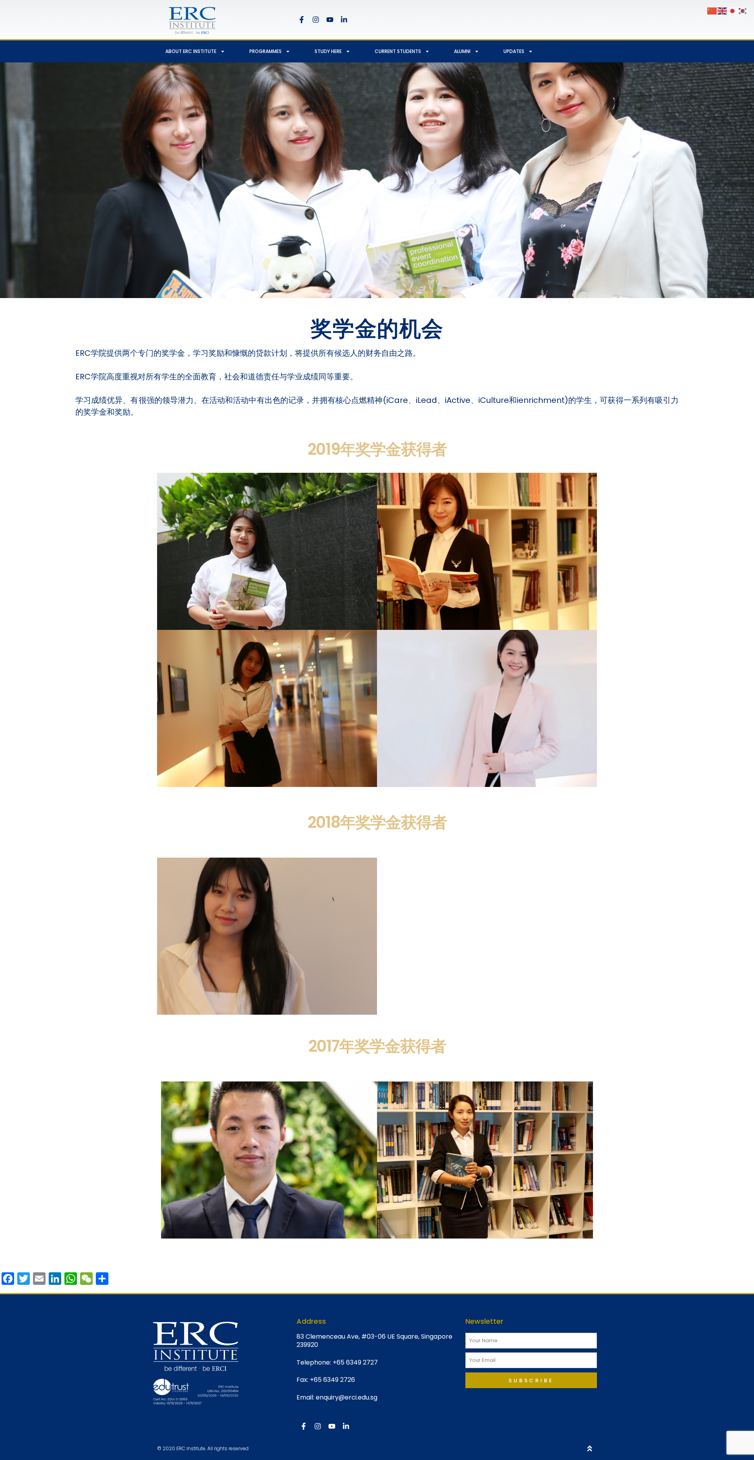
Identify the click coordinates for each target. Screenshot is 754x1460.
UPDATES (513, 51)
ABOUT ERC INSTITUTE (190, 51)
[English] (722, 10)
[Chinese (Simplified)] (712, 10)
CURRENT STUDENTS (398, 51)
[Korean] (743, 10)
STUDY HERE (328, 51)
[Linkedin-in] (344, 20)
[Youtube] (330, 20)
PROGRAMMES (265, 51)
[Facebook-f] (302, 20)
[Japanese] (733, 10)
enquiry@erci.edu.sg (346, 1397)
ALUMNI (462, 51)
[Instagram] (316, 20)
